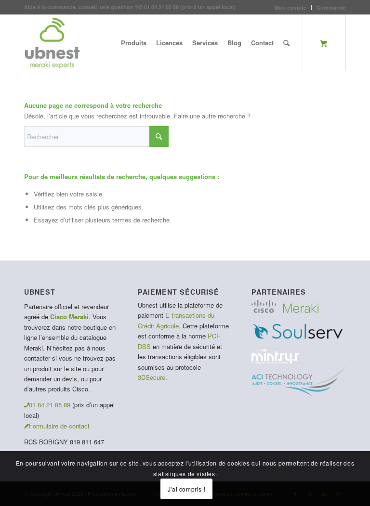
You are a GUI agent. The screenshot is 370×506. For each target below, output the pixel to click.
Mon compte (290, 7)
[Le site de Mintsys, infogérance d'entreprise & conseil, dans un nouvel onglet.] (275, 360)
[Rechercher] (286, 43)
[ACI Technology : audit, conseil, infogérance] (298, 393)
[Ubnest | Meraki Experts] (52, 43)
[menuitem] (291, 7)
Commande (331, 7)
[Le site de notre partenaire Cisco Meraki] (284, 310)
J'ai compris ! (186, 489)
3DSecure (151, 377)
